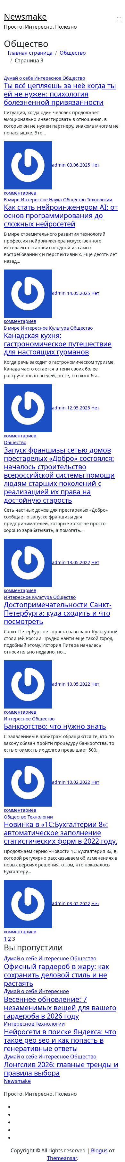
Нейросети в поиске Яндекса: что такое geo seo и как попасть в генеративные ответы (60, 1040)
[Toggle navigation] (8, 8)
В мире (12, 200)
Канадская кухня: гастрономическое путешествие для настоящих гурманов (58, 344)
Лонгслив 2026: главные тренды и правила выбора (61, 1068)
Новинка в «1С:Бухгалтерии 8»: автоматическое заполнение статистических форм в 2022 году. (60, 832)
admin (59, 165)
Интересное (48, 78)
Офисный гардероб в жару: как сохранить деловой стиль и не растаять (56, 975)
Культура (59, 328)
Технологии (99, 200)
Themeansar (62, 1158)
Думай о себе (19, 78)
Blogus (99, 1150)
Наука (56, 200)
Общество (74, 78)
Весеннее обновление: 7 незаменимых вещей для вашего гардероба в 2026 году (60, 1007)
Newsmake (25, 16)
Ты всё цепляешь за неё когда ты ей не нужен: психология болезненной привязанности (60, 94)
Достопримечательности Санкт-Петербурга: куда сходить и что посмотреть (58, 613)
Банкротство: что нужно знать (55, 726)
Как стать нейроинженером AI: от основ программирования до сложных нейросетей (61, 215)
